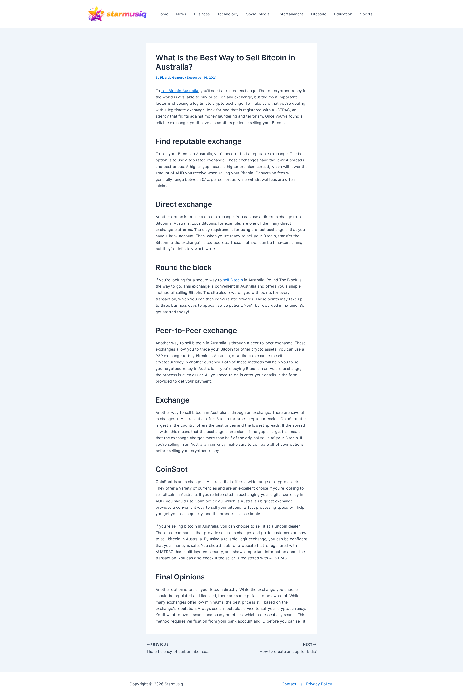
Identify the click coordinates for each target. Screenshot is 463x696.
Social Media (258, 14)
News (181, 14)
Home (162, 14)
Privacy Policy (319, 684)
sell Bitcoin (233, 280)
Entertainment (290, 14)
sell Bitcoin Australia (179, 90)
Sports (366, 14)
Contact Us (292, 684)
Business (202, 14)
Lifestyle (318, 14)
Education (343, 14)
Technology (227, 14)
